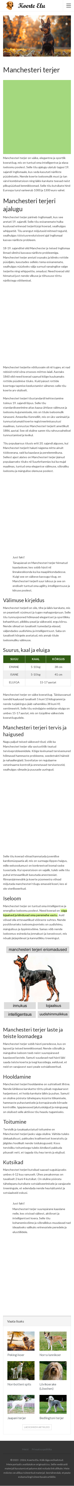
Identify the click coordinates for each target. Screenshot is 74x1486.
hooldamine (35, 1084)
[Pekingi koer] (21, 1341)
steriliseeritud (17, 888)
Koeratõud (8, 1361)
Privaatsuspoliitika (42, 1449)
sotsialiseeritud (51, 1066)
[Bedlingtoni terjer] (53, 1404)
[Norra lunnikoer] (53, 1341)
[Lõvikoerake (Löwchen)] (53, 1370)
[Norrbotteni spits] (21, 1370)
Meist (25, 1449)
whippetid (9, 231)
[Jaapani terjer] (21, 1404)
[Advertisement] (37, 117)
